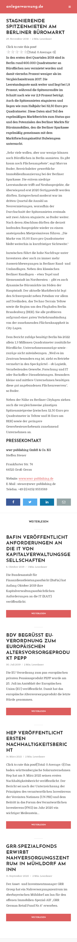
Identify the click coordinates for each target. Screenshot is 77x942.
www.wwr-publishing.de (36, 478)
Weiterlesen (38, 614)
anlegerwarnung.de (24, 7)
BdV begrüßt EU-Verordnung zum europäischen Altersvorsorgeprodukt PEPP (38, 647)
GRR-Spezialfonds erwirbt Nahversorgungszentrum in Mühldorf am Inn (37, 858)
